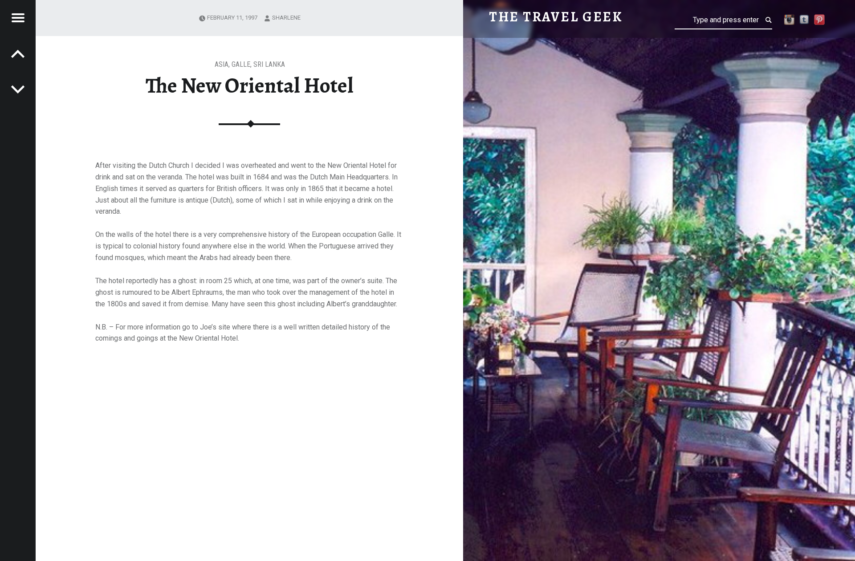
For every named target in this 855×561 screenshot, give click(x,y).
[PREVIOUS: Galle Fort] (18, 89)
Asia (221, 64)
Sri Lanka (269, 64)
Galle (241, 64)
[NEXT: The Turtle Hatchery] (18, 53)
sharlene (286, 17)
